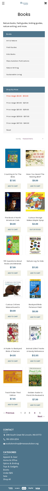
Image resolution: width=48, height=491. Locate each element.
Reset (8, 130)
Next (40, 416)
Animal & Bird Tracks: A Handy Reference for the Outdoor (35, 351)
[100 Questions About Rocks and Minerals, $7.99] (12, 245)
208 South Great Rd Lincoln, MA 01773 (23, 435)
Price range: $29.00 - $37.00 (17, 116)
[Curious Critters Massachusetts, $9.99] (12, 288)
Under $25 (8, 473)
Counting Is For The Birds (12, 175)
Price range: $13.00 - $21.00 (17, 103)
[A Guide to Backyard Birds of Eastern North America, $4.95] (12, 333)
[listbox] (33, 139)
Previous (9, 413)
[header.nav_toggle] (3, 3)
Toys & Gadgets (10, 466)
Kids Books (10, 54)
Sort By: (18, 139)
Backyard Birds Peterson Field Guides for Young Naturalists (35, 308)
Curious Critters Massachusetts (13, 305)
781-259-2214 (12, 439)
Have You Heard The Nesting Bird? (35, 175)
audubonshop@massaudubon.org (22, 443)
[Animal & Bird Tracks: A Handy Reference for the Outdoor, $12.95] (35, 333)
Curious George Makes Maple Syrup (35, 219)
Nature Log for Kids (35, 261)
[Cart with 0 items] (45, 3)
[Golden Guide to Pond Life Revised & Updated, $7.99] (35, 377)
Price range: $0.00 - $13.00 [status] (17, 96)
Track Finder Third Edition (13, 393)
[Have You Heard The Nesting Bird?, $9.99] (35, 158)
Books (6, 469)
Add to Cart (13, 186)
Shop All (7, 479)
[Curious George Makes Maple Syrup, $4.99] (35, 202)
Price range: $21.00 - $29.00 (17, 109)
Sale (5, 476)
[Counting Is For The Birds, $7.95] (12, 158)
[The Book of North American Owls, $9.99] (12, 202)
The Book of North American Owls (13, 219)
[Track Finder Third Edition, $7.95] (12, 377)
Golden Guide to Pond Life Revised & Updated (35, 395)
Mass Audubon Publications (17, 61)
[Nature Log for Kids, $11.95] (35, 245)
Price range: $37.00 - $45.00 (17, 123)
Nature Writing (12, 68)
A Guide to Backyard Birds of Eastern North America (13, 351)
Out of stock (35, 229)
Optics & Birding (11, 463)
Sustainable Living (14, 74)
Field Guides (11, 47)
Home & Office (10, 460)
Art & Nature (11, 41)
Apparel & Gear (10, 457)
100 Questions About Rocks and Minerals (13, 262)
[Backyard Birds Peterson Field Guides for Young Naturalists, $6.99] (35, 288)
